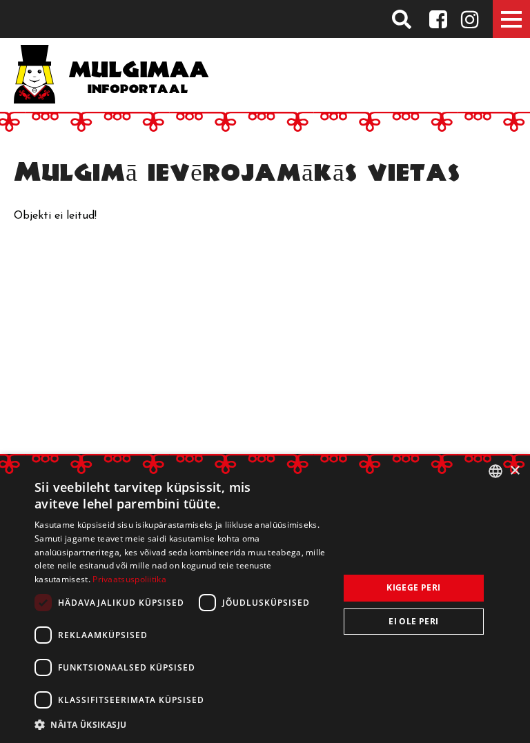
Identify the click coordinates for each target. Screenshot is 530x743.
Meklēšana (402, 19)
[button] (182, 724)
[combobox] (495, 471)
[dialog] (265, 598)
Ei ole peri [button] (413, 621)
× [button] (514, 471)
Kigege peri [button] (413, 587)
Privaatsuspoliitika (129, 579)
